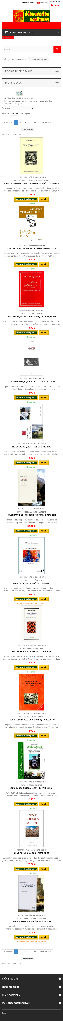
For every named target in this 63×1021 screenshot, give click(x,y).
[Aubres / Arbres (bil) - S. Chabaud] (31, 555)
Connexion (55, 5)
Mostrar (6, 113)
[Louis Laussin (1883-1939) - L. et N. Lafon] (31, 760)
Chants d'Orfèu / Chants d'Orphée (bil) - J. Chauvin (31, 183)
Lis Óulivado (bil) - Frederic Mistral (31, 447)
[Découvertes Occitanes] (31, 16)
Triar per (6, 108)
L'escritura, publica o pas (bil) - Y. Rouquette (31, 317)
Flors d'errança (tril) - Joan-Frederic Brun (31, 381)
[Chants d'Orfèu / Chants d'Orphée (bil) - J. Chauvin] (31, 155)
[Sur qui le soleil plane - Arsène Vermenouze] (31, 224)
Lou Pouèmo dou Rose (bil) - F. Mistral (31, 921)
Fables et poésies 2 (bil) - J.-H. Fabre (31, 651)
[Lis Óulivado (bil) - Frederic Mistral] (31, 422)
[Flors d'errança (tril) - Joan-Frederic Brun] (31, 357)
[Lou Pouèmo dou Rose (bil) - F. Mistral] (31, 893)
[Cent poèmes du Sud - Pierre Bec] (31, 828)
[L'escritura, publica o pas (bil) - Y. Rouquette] (31, 289)
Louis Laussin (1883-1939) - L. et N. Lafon (31, 788)
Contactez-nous (28, 2)
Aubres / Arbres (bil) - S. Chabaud (31, 583)
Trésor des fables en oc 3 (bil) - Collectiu (31, 720)
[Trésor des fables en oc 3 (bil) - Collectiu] (31, 692)
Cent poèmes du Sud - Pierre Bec (31, 853)
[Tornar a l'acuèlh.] (5, 59)
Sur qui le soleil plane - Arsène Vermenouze (31, 248)
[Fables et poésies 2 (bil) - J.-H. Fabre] (31, 624)
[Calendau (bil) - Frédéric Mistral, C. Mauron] (31, 487)
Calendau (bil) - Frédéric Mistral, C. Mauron (31, 515)
